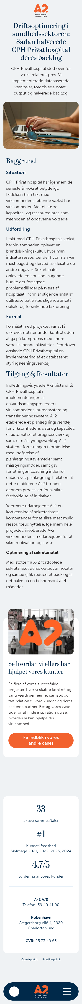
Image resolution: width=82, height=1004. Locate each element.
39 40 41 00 (48, 904)
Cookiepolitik (29, 959)
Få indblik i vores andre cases (41, 740)
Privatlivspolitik (51, 959)
